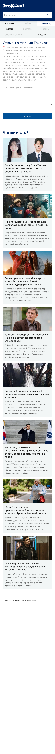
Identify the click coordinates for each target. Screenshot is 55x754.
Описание (9, 23)
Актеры (9, 29)
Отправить (27, 116)
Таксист (24, 600)
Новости (41, 35)
